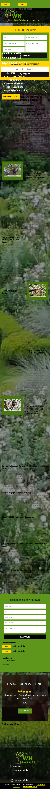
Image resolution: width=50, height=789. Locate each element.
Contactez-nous (30, 787)
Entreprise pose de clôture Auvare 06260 (25, 746)
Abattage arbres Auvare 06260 (23, 733)
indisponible (19, 646)
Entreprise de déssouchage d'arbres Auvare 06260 (25, 739)
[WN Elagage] (14, 15)
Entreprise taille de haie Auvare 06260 (8, 736)
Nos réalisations (10, 97)
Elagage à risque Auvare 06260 (39, 746)
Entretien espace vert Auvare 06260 (41, 731)
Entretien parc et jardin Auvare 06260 (40, 741)
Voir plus (25, 711)
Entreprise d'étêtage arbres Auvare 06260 (8, 741)
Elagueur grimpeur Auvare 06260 (40, 736)
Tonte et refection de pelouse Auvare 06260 (9, 731)
